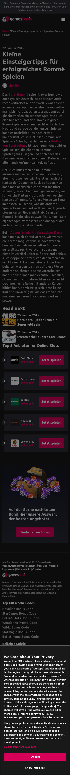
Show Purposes (35, 767)
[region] (35, 710)
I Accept (35, 756)
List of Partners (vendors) (20, 746)
